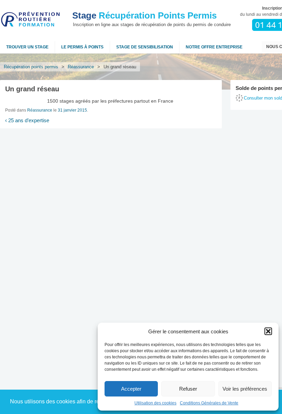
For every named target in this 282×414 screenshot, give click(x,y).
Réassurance (81, 66)
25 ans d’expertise (27, 120)
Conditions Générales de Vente (209, 403)
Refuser (188, 389)
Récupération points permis (31, 66)
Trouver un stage (27, 47)
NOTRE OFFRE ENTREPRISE (214, 47)
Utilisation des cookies (155, 403)
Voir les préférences (245, 389)
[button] (268, 331)
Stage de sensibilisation (144, 47)
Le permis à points (82, 47)
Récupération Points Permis (144, 15)
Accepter (131, 389)
